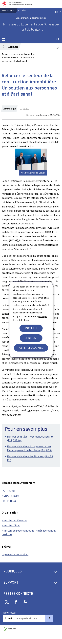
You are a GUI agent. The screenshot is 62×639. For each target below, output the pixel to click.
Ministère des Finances (14, 520)
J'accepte (31, 328)
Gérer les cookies (31, 348)
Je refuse (31, 338)
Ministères (22, 10)
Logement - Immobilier (15, 554)
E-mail (9, 618)
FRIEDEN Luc (9, 501)
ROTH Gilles (9, 490)
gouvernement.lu (8, 10)
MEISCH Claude (10, 495)
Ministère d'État (11, 525)
